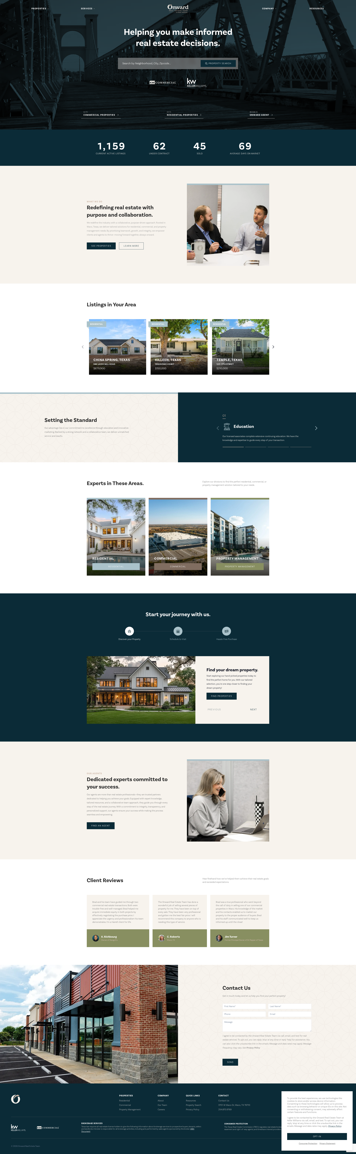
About (161, 1100)
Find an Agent (100, 825)
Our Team (162, 1105)
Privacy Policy (192, 1109)
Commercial (178, 566)
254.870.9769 (225, 1109)
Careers (161, 1109)
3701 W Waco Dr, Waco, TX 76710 (234, 1105)
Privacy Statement (327, 1143)
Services (86, 8)
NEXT (254, 710)
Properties (38, 8)
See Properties (101, 246)
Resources (317, 8)
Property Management (240, 566)
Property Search (193, 1105)
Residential (116, 566)
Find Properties (221, 696)
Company (268, 8)
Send (230, 1062)
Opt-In (317, 1136)
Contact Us (223, 1100)
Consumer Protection (308, 1143)
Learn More (131, 246)
